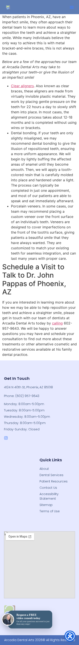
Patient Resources (54, 481)
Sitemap (46, 505)
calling (57, 323)
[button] (71, 7)
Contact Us (48, 487)
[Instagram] (6, 438)
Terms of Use (50, 511)
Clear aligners (22, 86)
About (44, 469)
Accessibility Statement (49, 496)
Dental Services (51, 475)
